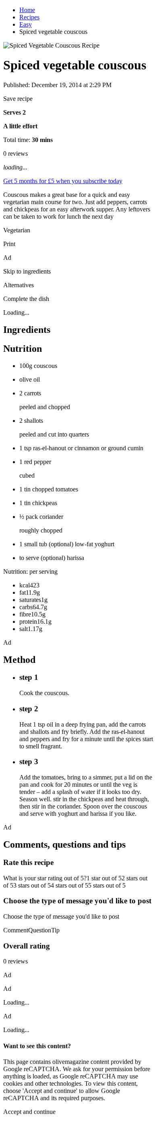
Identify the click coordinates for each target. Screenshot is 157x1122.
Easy (25, 24)
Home (27, 9)
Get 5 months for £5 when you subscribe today (62, 181)
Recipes (29, 17)
